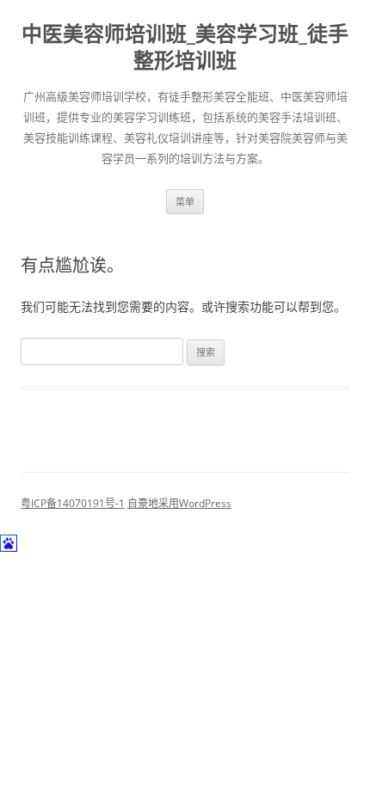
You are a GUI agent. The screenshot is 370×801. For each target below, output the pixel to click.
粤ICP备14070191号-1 (73, 503)
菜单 (185, 201)
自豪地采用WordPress (179, 503)
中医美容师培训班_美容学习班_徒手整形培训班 (185, 47)
